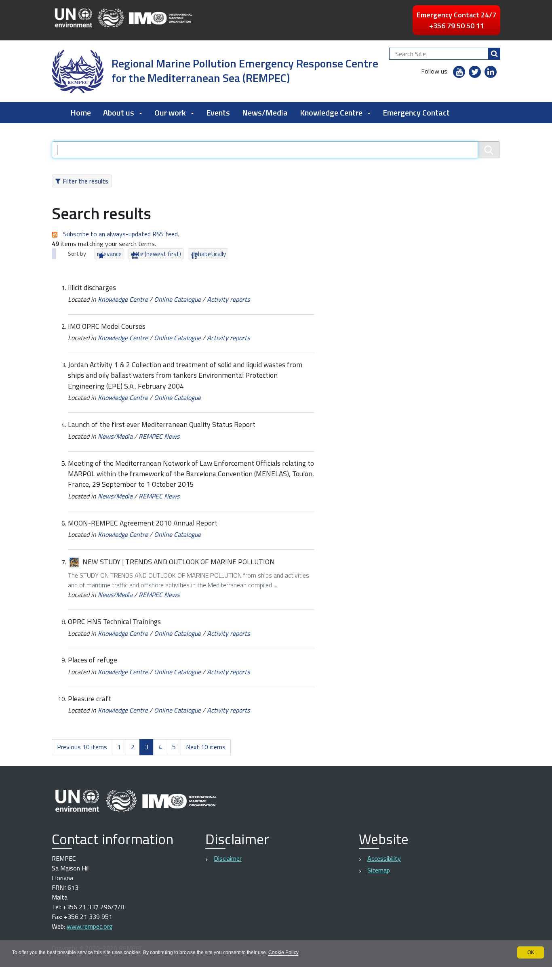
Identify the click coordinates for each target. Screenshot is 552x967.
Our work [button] (170, 112)
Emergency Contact (416, 112)
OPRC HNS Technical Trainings (114, 621)
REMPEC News (159, 436)
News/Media (265, 112)
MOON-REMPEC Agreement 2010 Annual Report (142, 522)
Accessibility (384, 858)
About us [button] (118, 112)
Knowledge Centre (123, 299)
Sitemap (378, 870)
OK (530, 952)
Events (218, 112)
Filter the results (85, 181)
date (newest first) (156, 254)
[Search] (494, 54)
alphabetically (208, 254)
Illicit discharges (92, 287)
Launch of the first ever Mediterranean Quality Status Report (161, 424)
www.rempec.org (90, 926)
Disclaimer (228, 858)
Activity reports (228, 299)
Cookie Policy (283, 952)
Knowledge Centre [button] (331, 112)
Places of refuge (92, 659)
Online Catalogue (177, 299)
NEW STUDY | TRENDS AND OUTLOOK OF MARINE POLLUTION (178, 561)
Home (80, 112)
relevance (109, 254)
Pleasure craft (89, 698)
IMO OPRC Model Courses (106, 326)
